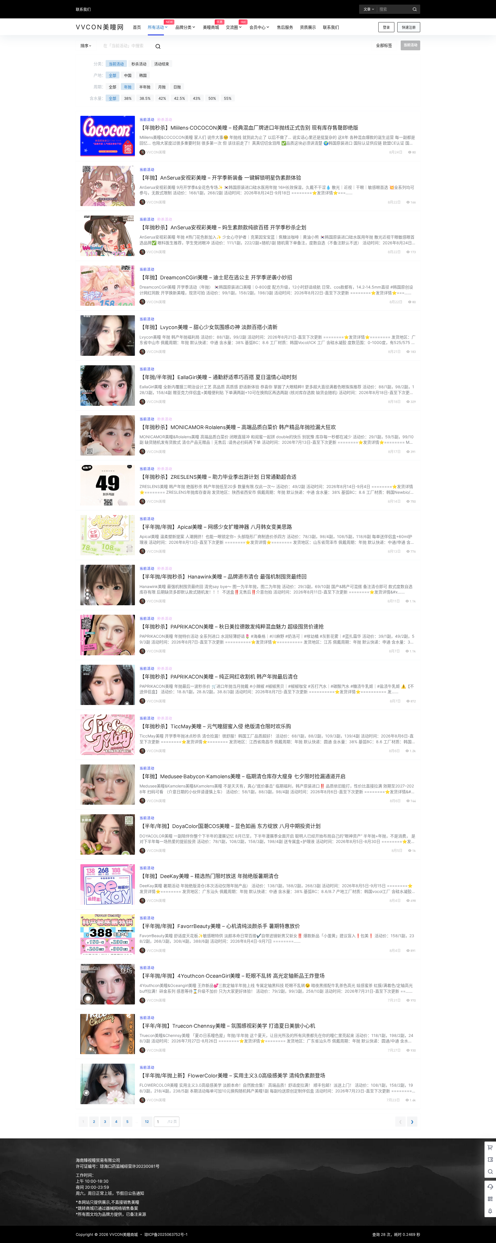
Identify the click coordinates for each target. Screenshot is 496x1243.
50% (212, 98)
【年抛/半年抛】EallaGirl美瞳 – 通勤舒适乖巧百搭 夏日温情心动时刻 (218, 377)
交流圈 (236, 25)
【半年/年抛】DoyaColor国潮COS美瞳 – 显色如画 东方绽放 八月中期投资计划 (230, 826)
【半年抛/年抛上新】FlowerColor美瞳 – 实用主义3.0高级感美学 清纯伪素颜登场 (232, 1076)
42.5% (179, 98)
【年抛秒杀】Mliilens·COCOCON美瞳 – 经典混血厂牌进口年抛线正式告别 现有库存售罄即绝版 (249, 128)
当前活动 (116, 64)
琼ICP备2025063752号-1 (165, 1234)
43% (197, 98)
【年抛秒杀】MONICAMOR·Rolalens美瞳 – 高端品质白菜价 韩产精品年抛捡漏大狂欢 (238, 427)
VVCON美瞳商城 (123, 1234)
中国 (127, 75)
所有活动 (160, 25)
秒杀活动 (138, 64)
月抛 (162, 86)
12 (147, 1121)
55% (228, 98)
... (136, 1121)
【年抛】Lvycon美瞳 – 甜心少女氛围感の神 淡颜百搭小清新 (209, 327)
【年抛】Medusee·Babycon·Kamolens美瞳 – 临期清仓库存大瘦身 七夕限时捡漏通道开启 (243, 776)
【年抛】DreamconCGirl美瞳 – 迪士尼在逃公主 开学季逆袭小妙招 (216, 277)
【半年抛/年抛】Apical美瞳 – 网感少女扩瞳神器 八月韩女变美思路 (216, 527)
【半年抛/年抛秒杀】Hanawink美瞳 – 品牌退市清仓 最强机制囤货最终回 (223, 577)
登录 (386, 27)
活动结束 (161, 64)
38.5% (145, 98)
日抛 (177, 86)
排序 (84, 45)
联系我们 (83, 9)
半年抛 (144, 86)
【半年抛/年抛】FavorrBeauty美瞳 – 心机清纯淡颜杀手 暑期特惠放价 (220, 926)
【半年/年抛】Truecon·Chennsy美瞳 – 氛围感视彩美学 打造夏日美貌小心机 (227, 1026)
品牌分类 (183, 27)
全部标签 (384, 45)
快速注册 (409, 27)
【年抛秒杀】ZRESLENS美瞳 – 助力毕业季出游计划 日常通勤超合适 (218, 477)
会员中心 (257, 27)
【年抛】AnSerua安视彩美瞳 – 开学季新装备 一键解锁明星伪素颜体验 (220, 178)
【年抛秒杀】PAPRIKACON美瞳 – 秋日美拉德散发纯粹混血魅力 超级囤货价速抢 (232, 627)
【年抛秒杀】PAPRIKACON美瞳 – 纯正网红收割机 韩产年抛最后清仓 (219, 677)
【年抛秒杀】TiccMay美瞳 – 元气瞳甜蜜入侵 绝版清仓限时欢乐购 (215, 726)
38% (128, 98)
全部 (112, 75)
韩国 (143, 75)
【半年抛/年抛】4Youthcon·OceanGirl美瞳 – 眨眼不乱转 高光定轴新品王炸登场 (232, 976)
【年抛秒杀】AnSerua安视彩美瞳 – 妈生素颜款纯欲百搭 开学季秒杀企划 (223, 227)
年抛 (127, 86)
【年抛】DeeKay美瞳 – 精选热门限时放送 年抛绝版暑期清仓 (209, 876)
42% (162, 98)
